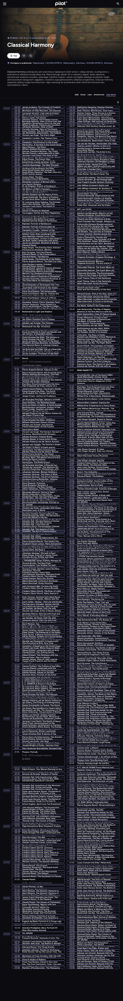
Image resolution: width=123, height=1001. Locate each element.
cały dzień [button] (111, 94)
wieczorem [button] (99, 94)
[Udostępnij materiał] (30, 55)
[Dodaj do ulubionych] (24, 55)
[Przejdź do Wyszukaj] (118, 4)
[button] (118, 102)
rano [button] (89, 94)
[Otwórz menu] (5, 4)
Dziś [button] (77, 94)
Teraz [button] (83, 94)
